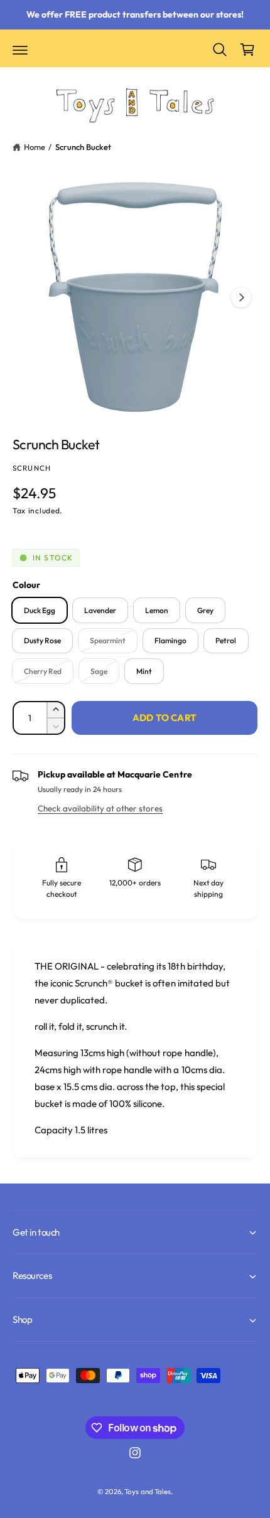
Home (34, 147)
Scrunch (32, 468)
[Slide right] (241, 297)
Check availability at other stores (100, 808)
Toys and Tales (147, 1491)
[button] (20, 49)
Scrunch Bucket (83, 147)
